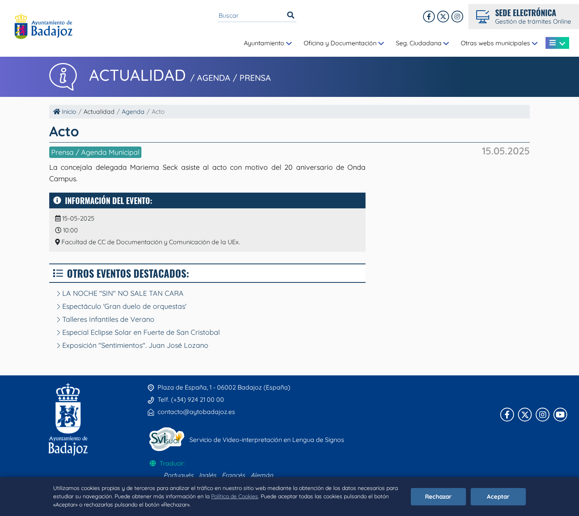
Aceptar (498, 496)
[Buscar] (291, 15)
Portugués (178, 475)
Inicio (68, 111)
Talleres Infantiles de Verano (107, 319)
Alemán (262, 475)
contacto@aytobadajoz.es (196, 412)
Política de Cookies (234, 496)
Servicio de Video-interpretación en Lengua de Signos (266, 440)
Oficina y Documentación (341, 43)
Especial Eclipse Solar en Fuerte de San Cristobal (140, 332)
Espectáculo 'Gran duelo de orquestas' (123, 306)
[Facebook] (429, 16)
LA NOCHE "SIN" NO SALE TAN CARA (122, 293)
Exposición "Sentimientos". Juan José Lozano (134, 345)
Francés (233, 475)
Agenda (133, 111)
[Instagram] (457, 16)
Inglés (207, 475)
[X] (443, 16)
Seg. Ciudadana (419, 43)
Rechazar (438, 496)
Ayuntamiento (265, 43)
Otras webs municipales (496, 43)
